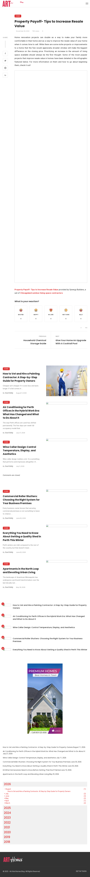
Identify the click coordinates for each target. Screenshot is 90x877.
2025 (7, 808)
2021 (7, 827)
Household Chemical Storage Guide (34, 342)
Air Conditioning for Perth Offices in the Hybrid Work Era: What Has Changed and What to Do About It (21, 412)
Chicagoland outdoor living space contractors (41, 293)
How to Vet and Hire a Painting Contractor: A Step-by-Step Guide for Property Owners (21, 377)
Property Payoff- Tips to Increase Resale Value (36, 289)
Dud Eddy (9, 393)
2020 (7, 832)
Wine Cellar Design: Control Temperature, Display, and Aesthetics (19, 450)
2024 (7, 813)
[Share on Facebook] (5, 54)
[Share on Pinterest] (5, 68)
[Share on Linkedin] (5, 75)
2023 (7, 818)
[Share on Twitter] (5, 61)
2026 (7, 784)
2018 (7, 842)
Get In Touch (81, 871)
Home (18, 16)
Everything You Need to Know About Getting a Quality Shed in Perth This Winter (22, 536)
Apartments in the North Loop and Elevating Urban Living (21, 570)
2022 (7, 822)
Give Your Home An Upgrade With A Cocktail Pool (71, 342)
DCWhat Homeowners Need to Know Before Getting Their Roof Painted (32, 770)
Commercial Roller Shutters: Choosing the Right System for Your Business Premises (21, 500)
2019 (7, 837)
